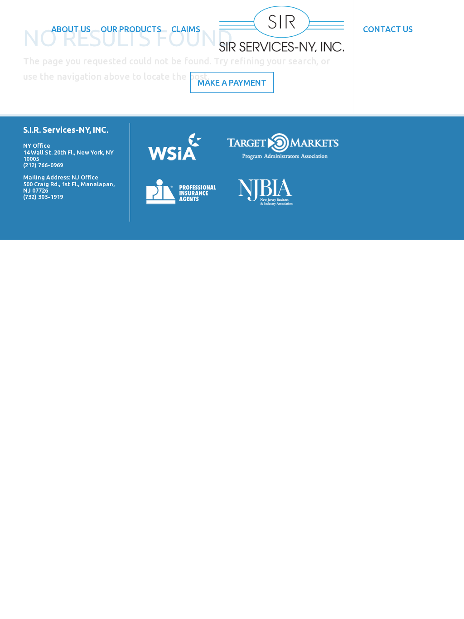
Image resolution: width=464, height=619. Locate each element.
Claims (185, 29)
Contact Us (388, 29)
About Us (71, 29)
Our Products (131, 29)
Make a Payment (232, 82)
